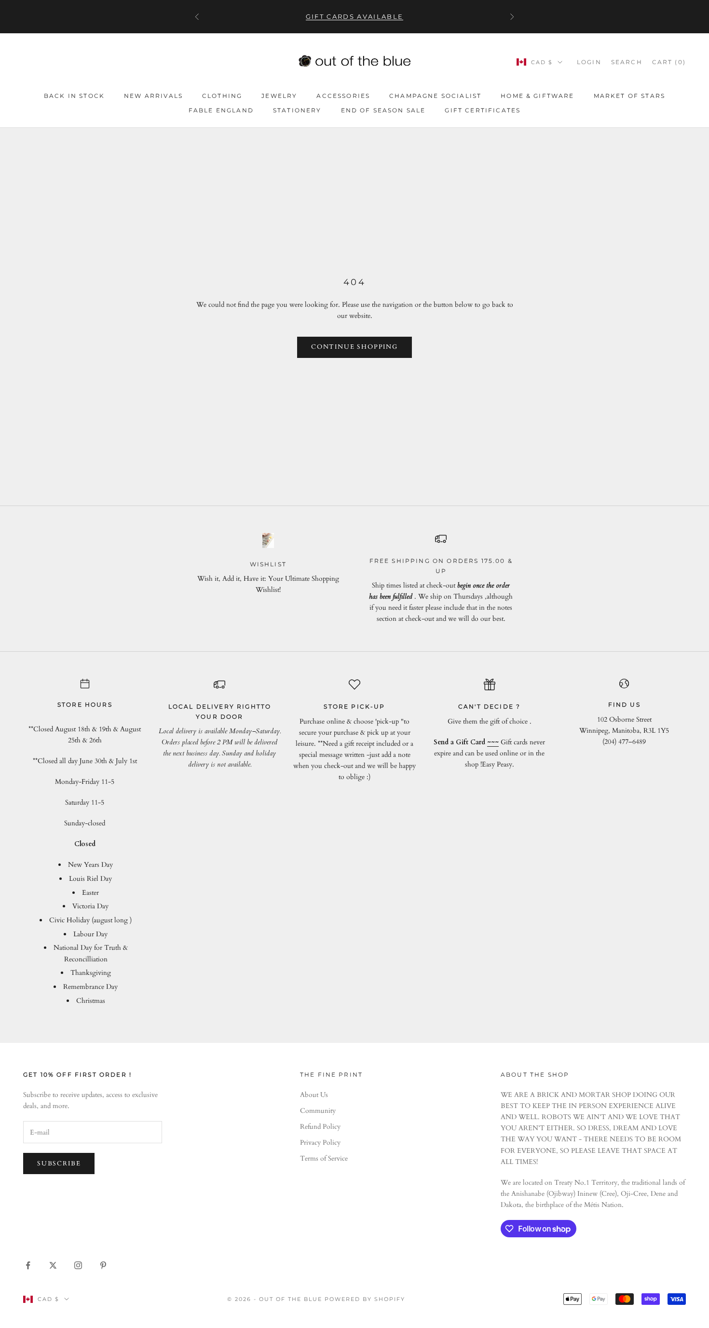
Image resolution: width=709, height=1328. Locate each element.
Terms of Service (324, 1158)
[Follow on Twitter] (53, 1265)
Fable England (221, 110)
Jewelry (279, 95)
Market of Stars (629, 95)
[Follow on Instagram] (78, 1265)
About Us (314, 1094)
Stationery (297, 110)
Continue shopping (354, 346)
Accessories (343, 95)
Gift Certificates (482, 110)
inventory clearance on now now (354, 17)
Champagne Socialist (435, 95)
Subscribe (59, 1163)
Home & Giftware (537, 95)
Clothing (222, 95)
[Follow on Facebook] (28, 1265)
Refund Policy (320, 1126)
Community (318, 1110)
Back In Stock (74, 95)
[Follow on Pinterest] (103, 1265)
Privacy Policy (320, 1142)
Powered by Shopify (365, 1299)
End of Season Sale (383, 110)
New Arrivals (153, 95)
